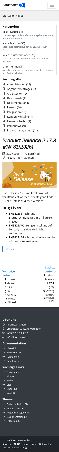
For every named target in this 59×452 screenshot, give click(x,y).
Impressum (29, 444)
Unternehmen (12, 66)
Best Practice (14, 361)
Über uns (12, 388)
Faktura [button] (9, 249)
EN (14, 444)
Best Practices (12, 32)
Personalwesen (16, 126)
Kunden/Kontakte (18, 116)
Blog (21, 15)
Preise (10, 380)
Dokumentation (17, 103)
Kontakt (11, 393)
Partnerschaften (17, 121)
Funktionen (13, 356)
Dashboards (14, 98)
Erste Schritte (14, 352)
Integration (14, 112)
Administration (16, 84)
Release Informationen (20, 157)
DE (18, 444)
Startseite (9, 15)
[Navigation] (51, 5)
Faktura (11, 107)
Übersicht (12, 348)
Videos (10, 376)
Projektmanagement (19, 130)
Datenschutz (46, 444)
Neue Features (13, 43)
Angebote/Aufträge (19, 89)
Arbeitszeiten (15, 93)
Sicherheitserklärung (15, 447)
